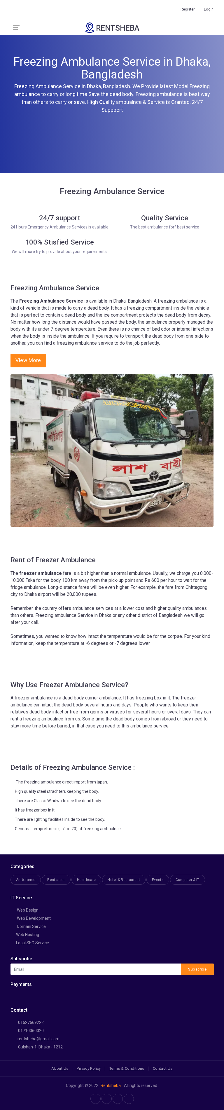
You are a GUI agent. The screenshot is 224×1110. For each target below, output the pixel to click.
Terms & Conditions (126, 1068)
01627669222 (30, 1022)
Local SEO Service (32, 942)
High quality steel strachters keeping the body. (57, 791)
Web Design (27, 910)
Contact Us (163, 1068)
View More (28, 360)
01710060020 (30, 1030)
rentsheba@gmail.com (38, 1038)
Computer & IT (188, 880)
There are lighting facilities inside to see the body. (60, 819)
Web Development (33, 918)
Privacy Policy (89, 1068)
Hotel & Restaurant (124, 880)
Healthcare (86, 880)
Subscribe (197, 969)
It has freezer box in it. (35, 810)
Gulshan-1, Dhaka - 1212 (40, 1047)
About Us (59, 1068)
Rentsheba (111, 1085)
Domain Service (31, 926)
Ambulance (25, 880)
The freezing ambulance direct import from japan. (61, 782)
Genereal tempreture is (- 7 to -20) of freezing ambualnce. (68, 828)
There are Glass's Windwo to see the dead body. (58, 800)
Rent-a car (56, 880)
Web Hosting (27, 934)
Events (158, 880)
